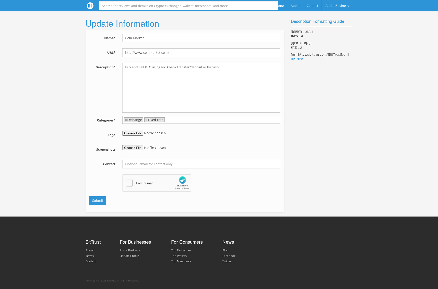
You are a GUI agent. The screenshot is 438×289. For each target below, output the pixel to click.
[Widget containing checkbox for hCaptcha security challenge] (156, 183)
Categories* (106, 120)
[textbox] (167, 119)
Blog (225, 250)
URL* (111, 52)
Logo (111, 135)
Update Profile (129, 256)
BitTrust (297, 59)
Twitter (226, 261)
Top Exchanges (181, 250)
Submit (97, 200)
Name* (109, 38)
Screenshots (105, 149)
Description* (105, 67)
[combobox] (201, 120)
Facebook (228, 256)
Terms (90, 256)
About (295, 5)
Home (279, 5)
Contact (312, 5)
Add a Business (337, 5)
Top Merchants (181, 261)
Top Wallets (179, 256)
